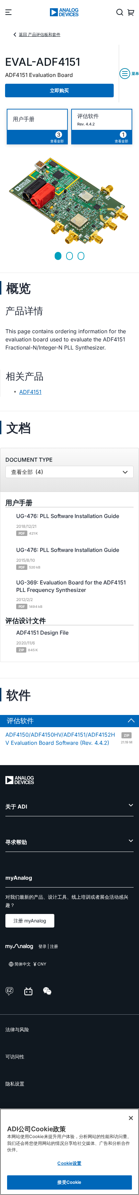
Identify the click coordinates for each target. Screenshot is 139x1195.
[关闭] (130, 1118)
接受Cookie (69, 1182)
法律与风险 (17, 1029)
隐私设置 (14, 1084)
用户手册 (23, 119)
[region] (69, 1152)
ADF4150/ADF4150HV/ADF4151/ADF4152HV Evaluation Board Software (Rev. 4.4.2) (68, 738)
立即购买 (59, 90)
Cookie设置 (69, 1163)
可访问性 (14, 1056)
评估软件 (88, 116)
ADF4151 (30, 392)
